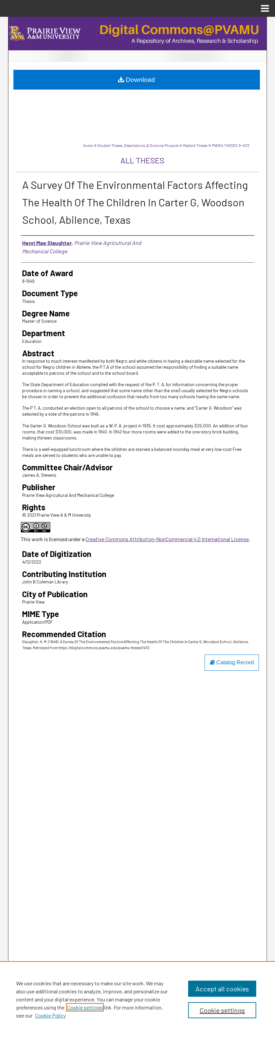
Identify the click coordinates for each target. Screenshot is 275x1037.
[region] (137, 999)
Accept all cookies (222, 989)
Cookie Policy (50, 1015)
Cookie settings (85, 1007)
